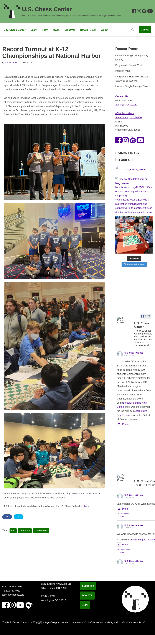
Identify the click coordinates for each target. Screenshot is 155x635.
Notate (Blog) (88, 29)
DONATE (87, 595)
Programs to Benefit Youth (129, 65)
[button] (132, 30)
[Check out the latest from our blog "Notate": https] (134, 195)
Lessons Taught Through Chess (132, 86)
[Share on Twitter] (18, 516)
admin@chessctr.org (126, 104)
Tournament (41, 531)
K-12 (13, 531)
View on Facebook (123, 514)
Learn (34, 29)
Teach (56, 29)
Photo (125, 424)
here (86, 506)
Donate (145, 29)
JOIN (85, 605)
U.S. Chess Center (15, 29)
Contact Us (121, 96)
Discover (69, 29)
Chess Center (11, 62)
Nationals (25, 531)
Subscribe (88, 586)
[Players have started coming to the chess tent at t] (134, 235)
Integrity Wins (122, 71)
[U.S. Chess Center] (124, 320)
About (104, 29)
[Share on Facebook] (7, 516)
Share (121, 517)
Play (45, 29)
